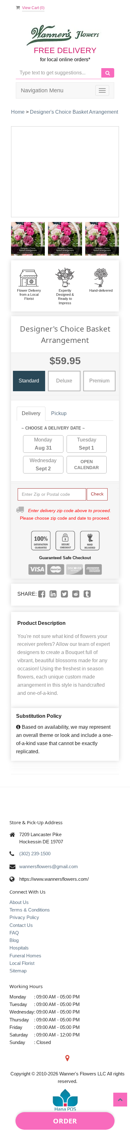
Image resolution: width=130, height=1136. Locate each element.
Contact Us (21, 925)
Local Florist (21, 963)
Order (65, 1120)
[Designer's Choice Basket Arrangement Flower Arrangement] (28, 239)
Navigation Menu (42, 90)
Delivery (31, 413)
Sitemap (18, 970)
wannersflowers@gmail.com (48, 866)
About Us (19, 902)
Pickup (59, 413)
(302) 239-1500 (34, 853)
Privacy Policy (24, 917)
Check (97, 493)
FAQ (14, 932)
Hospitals (19, 947)
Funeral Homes (25, 955)
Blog (14, 940)
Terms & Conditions (29, 909)
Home (18, 112)
